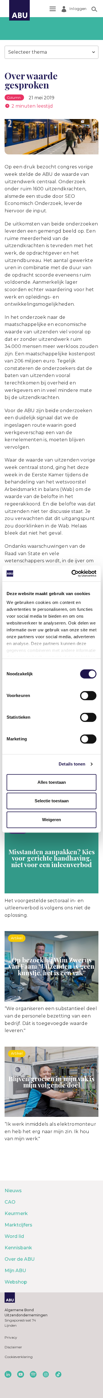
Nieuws (13, 1190)
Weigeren (51, 819)
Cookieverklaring (19, 1357)
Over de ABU (20, 1259)
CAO (10, 1202)
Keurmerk (16, 1213)
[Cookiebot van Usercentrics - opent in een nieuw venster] (72, 573)
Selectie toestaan (52, 800)
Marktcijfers (18, 1225)
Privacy (11, 1337)
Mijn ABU (15, 1270)
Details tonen (72, 764)
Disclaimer (13, 1347)
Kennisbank (18, 1247)
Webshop (16, 1282)
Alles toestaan (51, 782)
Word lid (14, 1236)
